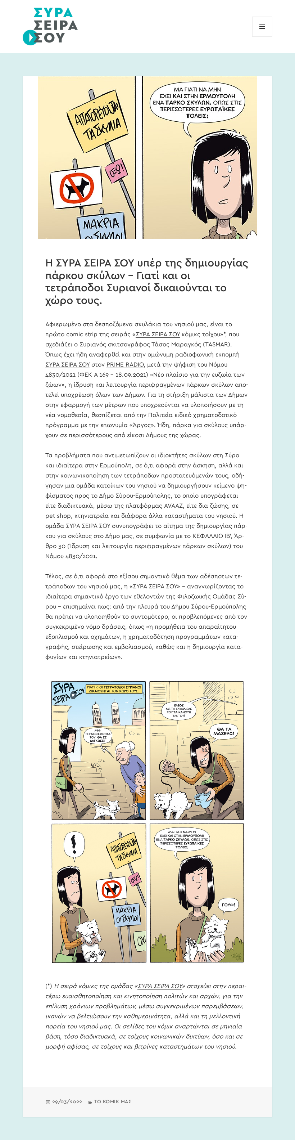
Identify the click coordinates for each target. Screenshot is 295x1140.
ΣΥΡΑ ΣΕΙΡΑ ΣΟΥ (158, 334)
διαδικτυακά (75, 506)
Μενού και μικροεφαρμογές (262, 36)
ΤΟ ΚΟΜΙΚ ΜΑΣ (112, 1101)
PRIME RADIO (125, 365)
